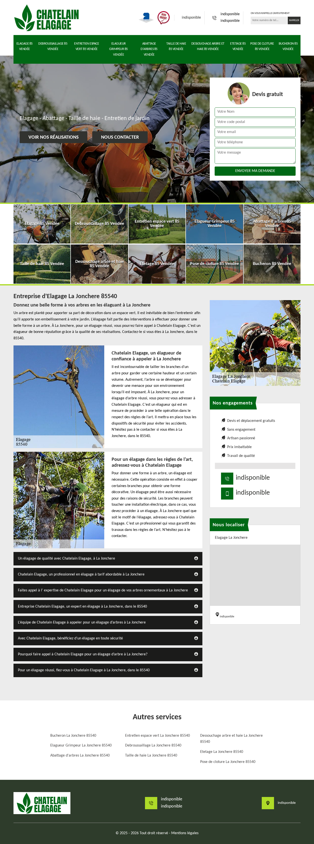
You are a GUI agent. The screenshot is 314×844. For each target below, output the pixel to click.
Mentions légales (184, 833)
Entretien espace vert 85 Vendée (86, 46)
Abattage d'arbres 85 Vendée (149, 49)
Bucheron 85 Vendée (288, 46)
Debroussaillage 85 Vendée (52, 46)
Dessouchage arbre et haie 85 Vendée (207, 46)
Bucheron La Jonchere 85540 (73, 736)
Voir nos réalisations (53, 137)
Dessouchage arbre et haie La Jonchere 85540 (231, 739)
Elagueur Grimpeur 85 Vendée (118, 49)
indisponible (191, 18)
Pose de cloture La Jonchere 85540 (227, 762)
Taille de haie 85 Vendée (176, 46)
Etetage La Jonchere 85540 (221, 752)
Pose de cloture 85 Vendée (262, 46)
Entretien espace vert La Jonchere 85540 (157, 736)
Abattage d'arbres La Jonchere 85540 (80, 756)
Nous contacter (120, 137)
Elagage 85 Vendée (24, 46)
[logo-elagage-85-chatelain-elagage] (46, 18)
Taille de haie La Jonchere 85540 (151, 756)
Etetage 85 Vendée (238, 46)
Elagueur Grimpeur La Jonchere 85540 (81, 745)
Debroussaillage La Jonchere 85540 (153, 745)
